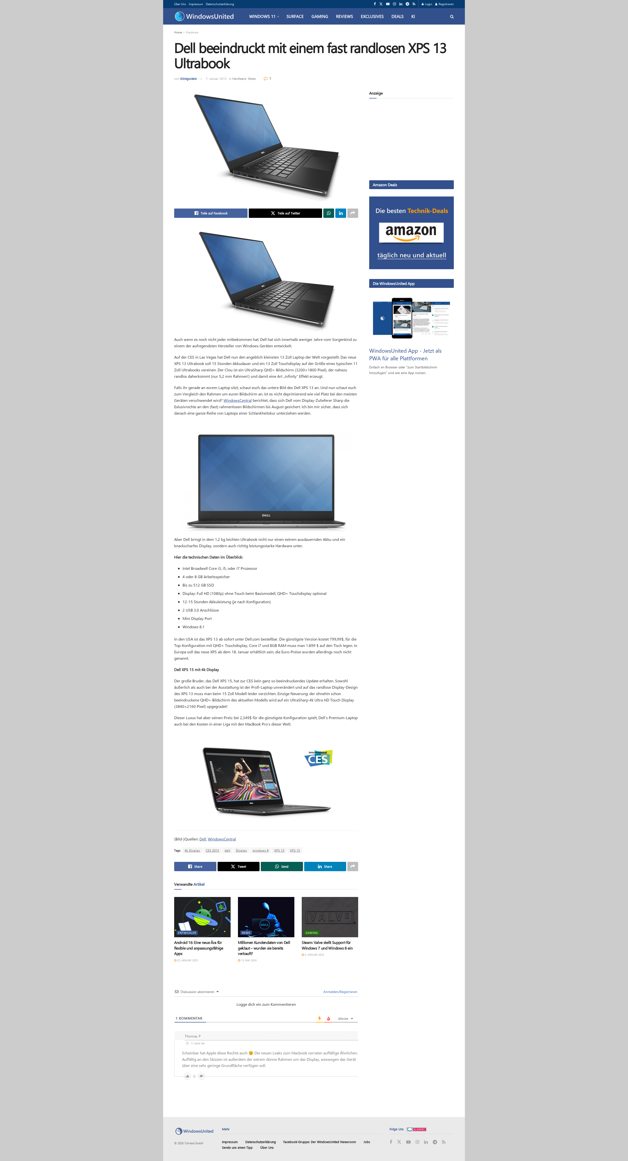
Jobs (367, 1142)
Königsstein (188, 78)
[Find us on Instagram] (394, 4)
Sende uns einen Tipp (237, 1147)
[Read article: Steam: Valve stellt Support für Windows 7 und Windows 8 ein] (330, 917)
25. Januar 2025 (187, 960)
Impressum (196, 4)
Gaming (320, 16)
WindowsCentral (237, 400)
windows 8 (261, 850)
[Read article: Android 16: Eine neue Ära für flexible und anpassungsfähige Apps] (202, 917)
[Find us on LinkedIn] (400, 4)
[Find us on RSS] (414, 4)
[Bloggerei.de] (416, 1129)
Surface (295, 16)
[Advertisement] (411, 140)
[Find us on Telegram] (407, 4)
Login (428, 4)
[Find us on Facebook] (375, 4)
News (252, 78)
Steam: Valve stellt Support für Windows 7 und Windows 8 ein (327, 945)
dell (227, 850)
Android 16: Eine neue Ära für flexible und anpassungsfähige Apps (198, 948)
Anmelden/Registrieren (339, 991)
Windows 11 (262, 16)
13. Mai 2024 (248, 960)
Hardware (192, 32)
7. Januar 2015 (216, 78)
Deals (398, 16)
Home (178, 32)
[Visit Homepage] (205, 16)
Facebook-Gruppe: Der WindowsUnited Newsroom (319, 1142)
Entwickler (187, 933)
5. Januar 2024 (314, 954)
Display (241, 850)
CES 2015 (212, 850)
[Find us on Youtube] (388, 4)
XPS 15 (295, 850)
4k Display (192, 850)
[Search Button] (452, 16)
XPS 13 (279, 850)
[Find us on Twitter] (381, 4)
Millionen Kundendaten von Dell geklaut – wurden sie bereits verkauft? (264, 948)
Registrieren (446, 4)
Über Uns (180, 4)
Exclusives (372, 16)
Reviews (344, 16)
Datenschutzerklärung (220, 4)
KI (413, 16)
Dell (202, 838)
